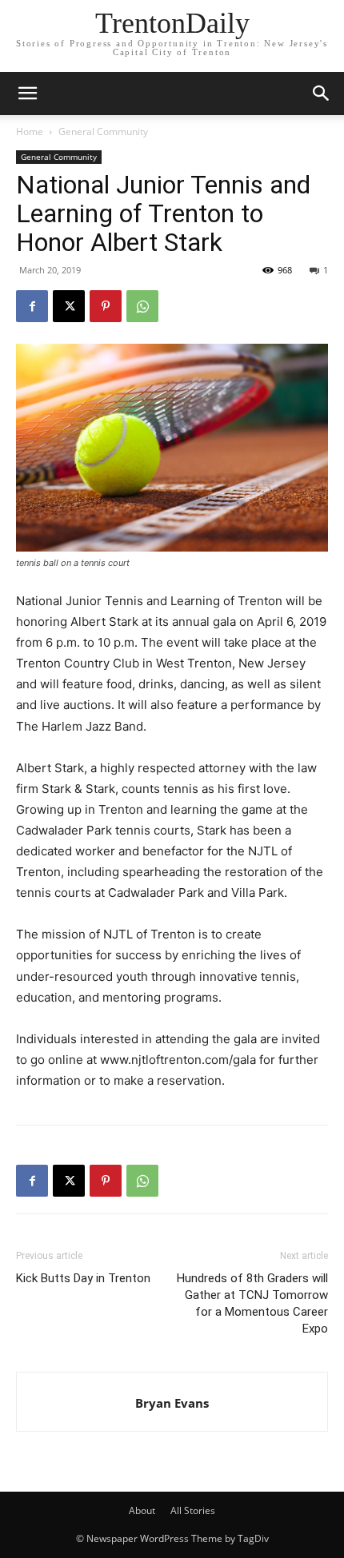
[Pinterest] (106, 306)
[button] (321, 93)
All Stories (192, 1510)
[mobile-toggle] (27, 93)
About (142, 1510)
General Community (103, 131)
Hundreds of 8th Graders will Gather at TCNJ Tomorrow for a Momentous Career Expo (252, 1303)
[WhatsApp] (142, 306)
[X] (69, 306)
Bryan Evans (172, 1403)
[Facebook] (32, 306)
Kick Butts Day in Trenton (83, 1278)
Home (29, 131)
